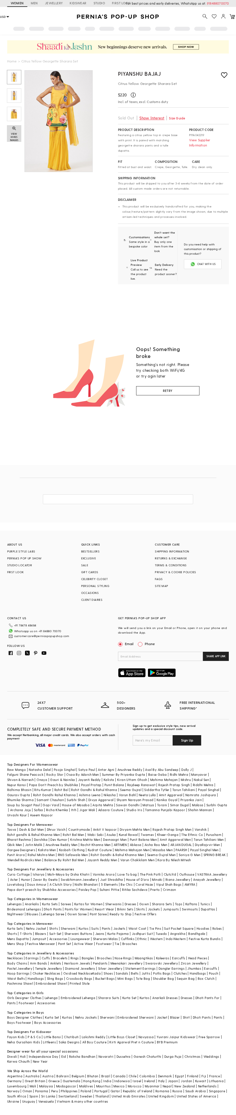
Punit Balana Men (143, 839)
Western (156, 939)
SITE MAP (161, 586)
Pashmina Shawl (20, 983)
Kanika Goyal (167, 800)
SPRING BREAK (214, 855)
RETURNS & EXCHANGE (171, 558)
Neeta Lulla (147, 795)
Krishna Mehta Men (85, 839)
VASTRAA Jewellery (212, 874)
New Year (40, 1061)
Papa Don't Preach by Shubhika (53, 785)
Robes (217, 928)
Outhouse (186, 874)
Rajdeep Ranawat (141, 785)
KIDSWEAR (78, 3)
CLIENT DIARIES (92, 599)
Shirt (186, 1017)
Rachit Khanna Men (96, 845)
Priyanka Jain (191, 800)
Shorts (12, 933)
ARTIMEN (120, 845)
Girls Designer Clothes (24, 998)
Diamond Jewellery (80, 968)
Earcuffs (178, 958)
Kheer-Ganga (167, 834)
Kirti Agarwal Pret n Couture (131, 1042)
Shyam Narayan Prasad (135, 800)
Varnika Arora (104, 874)
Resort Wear (104, 909)
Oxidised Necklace (78, 973)
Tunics (205, 904)
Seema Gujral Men (161, 855)
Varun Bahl (127, 795)
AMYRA (189, 884)
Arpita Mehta (102, 805)
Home (12, 61)
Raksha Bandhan (82, 1056)
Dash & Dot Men (31, 829)
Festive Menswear (41, 944)
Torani (162, 805)
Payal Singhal (208, 790)
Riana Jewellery (177, 879)
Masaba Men (163, 850)
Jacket (162, 1017)
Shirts (53, 928)
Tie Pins (155, 928)
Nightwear (15, 914)
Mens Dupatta (18, 939)
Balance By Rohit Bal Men (64, 860)
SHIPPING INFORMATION (172, 551)
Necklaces (15, 958)
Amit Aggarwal (170, 795)
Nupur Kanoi (16, 785)
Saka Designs (69, 1042)
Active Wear (83, 944)
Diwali (12, 1056)
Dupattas (208, 909)
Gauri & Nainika (62, 780)
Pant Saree (98, 914)
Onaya (42, 780)
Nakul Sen (201, 780)
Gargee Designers (21, 850)
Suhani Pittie (109, 889)
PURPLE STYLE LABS (21, 551)
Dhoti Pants (53, 909)
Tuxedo (161, 933)
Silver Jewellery (110, 968)
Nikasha (110, 795)
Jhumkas (194, 968)
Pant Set (64, 944)
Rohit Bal (61, 790)
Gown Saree (77, 914)
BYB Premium (167, 1042)
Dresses (130, 904)
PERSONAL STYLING (95, 586)
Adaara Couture (110, 810)
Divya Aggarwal (101, 800)
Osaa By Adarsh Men (82, 774)
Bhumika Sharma (20, 800)
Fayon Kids (16, 1037)
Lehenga (51, 998)
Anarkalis (32, 904)
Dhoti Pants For (207, 998)
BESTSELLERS (90, 551)
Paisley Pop (87, 889)
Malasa (197, 805)
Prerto (155, 889)
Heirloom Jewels (77, 963)
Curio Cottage (18, 874)
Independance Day (43, 1056)
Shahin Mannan (200, 810)
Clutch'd (170, 874)
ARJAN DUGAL (181, 845)
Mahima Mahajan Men (132, 850)
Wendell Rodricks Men (24, 860)
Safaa (38, 810)
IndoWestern (176, 939)
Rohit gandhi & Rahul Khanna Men (33, 834)
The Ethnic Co (192, 834)
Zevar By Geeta (45, 879)
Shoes (108, 973)
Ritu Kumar (42, 790)
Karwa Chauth (18, 1061)
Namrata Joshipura (200, 795)
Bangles (88, 958)
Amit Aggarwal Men (175, 839)
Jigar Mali (87, 810)
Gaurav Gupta (18, 795)
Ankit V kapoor (105, 829)
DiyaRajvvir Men (207, 845)
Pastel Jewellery (19, 968)
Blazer (175, 1017)
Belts (134, 973)
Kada (96, 973)
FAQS (159, 579)
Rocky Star (54, 774)
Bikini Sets (125, 909)
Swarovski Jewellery (161, 963)
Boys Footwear (19, 1022)
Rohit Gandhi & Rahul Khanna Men (117, 855)
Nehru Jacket (36, 928)
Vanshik (201, 829)
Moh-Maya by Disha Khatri (68, 874)
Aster (14, 879)
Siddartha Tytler (156, 790)
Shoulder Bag (163, 978)
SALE (84, 565)
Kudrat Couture (100, 850)
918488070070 (218, 3)
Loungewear (80, 939)
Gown (144, 904)
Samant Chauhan (50, 800)
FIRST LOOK (121, 3)
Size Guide (177, 118)
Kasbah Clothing (72, 850)
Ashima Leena (90, 795)
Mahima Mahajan (164, 780)
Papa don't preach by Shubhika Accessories (41, 889)
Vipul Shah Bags (169, 884)
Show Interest (151, 118)
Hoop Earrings (18, 973)
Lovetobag (15, 884)
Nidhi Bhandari (86, 884)
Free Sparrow (209, 1037)
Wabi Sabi (95, 834)
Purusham (213, 834)
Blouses (32, 914)
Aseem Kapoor (41, 815)
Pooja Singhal (64, 769)
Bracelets (60, 958)
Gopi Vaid (51, 805)
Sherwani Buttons (78, 933)
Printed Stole (80, 983)
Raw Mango (16, 769)
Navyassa (146, 1037)
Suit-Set (55, 933)
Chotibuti (71, 1037)
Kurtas (83, 928)
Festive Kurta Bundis (205, 939)
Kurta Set (129, 998)
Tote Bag (143, 978)
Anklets (55, 963)
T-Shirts (26, 933)
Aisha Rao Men (156, 845)
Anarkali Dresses (165, 998)
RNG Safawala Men (73, 855)
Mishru (186, 780)
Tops (178, 904)
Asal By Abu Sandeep (161, 769)
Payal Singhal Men (204, 850)
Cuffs (46, 958)
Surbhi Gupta (216, 805)
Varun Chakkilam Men (137, 860)
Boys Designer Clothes (24, 1017)
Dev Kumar (58, 839)
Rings (75, 958)
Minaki (157, 879)
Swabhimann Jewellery (79, 879)
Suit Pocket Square (178, 928)
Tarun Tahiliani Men (209, 839)
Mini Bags (125, 978)
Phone (150, 644)
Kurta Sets (50, 904)
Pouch (213, 973)
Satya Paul (86, 769)
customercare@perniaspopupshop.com (41, 636)
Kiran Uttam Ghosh (132, 780)
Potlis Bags (161, 973)
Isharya (39, 874)
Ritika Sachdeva (134, 889)
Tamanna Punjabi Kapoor (165, 810)
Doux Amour (36, 884)
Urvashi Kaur (17, 815)
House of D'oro (137, 879)
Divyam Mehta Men (135, 829)
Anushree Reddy (129, 769)
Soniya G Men (190, 855)
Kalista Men (47, 850)
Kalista (109, 780)
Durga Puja (173, 1056)
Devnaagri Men (115, 839)
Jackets (154, 909)
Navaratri (106, 1056)
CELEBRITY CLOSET (94, 579)
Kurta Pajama (118, 933)
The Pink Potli (150, 874)
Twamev (147, 834)
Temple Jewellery (48, 968)
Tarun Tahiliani (183, 790)
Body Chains (17, 963)
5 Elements (109, 884)
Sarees (66, 904)
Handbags (198, 973)
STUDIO (99, 3)
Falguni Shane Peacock (25, 774)
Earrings (32, 958)
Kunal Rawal (128, 834)
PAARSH (181, 850)
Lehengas (14, 904)
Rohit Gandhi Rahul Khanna (54, 795)
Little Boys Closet (121, 1037)
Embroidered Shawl (51, 983)
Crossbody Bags (79, 978)
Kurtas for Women (88, 904)
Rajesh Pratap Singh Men (172, 829)
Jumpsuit (39, 939)
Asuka (111, 834)
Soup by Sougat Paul (23, 805)
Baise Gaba (157, 774)
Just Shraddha (111, 879)
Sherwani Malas (105, 939)
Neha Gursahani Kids (23, 1042)
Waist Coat (137, 928)
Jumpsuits (171, 909)
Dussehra (124, 1056)
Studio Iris (134, 810)
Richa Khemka (57, 810)
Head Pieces (197, 958)
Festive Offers (146, 914)
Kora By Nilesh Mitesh (174, 860)
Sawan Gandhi (128, 805)
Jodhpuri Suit (142, 933)
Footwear (104, 944)
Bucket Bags (105, 978)
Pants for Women (78, 909)
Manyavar (199, 774)
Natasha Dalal (40, 769)
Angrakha (177, 933)
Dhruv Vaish (56, 829)
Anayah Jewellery (207, 879)
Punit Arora (16, 855)
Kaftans (191, 904)
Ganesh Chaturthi (147, 1056)
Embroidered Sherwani (135, 1017)
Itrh (74, 810)
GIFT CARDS (89, 572)
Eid (63, 1056)
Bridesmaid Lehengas (24, 909)
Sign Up (187, 740)
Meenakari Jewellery (127, 963)
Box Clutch (206, 978)
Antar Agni (106, 769)
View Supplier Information (199, 142)
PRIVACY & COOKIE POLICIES (175, 572)
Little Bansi (52, 1037)
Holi (23, 1056)
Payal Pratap (91, 785)
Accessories (58, 939)
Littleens (49, 1042)
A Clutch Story (61, 884)
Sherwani (68, 928)
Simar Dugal (179, 805)
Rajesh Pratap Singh (174, 785)
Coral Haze (144, 884)
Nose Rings (123, 958)
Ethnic (142, 939)
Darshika (40, 839)
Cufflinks (128, 939)
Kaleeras (162, 958)
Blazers (40, 933)
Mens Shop (15, 944)
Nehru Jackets (86, 1017)
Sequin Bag (186, 978)
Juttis (146, 973)
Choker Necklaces (46, 973)
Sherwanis (113, 904)
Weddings (211, 1056)
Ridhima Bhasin (19, 790)
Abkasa (135, 845)
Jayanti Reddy (89, 780)
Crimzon (169, 889)
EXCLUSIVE (88, 558)
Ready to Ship (121, 914)
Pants (106, 928)
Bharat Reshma (19, 839)
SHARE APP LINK (216, 656)
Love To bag (127, 874)
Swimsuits (190, 909)
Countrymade (79, 829)
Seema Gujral (130, 790)
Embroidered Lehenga (78, 998)
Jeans (99, 933)
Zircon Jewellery (193, 963)
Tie (117, 944)
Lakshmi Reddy (93, 1037)
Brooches (129, 944)
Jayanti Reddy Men (102, 860)
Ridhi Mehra (179, 774)
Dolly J (186, 769)
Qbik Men (14, 845)
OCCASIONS (90, 592)
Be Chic (127, 884)
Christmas (192, 1056)
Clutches (180, 973)
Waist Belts (16, 978)
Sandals (122, 973)
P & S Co (34, 1037)
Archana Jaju (20, 810)
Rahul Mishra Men (41, 855)
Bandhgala (196, 933)
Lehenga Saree (52, 914)
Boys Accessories (47, 1022)
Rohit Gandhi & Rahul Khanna (94, 790)
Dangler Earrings (171, 968)
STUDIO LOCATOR (19, 565)
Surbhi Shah (76, 800)
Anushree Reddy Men (61, 845)
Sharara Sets (162, 904)
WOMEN (17, 3)
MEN (34, 3)
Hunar (25, 879)
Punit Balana (114, 785)
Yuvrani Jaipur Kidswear (176, 1037)
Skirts (140, 909)
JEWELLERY (54, 3)
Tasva (11, 829)
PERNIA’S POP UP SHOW (24, 558)
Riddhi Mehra (203, 785)
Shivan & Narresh (20, 780)
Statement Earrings (140, 968)
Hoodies (203, 928)
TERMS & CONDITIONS (170, 565)
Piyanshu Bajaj (139, 73)
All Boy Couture (94, 1042)
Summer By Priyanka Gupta (123, 774)
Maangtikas (144, 958)
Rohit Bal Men (73, 834)
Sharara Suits (108, 998)
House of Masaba (76, 805)
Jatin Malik (33, 845)
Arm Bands (38, 963)
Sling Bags (55, 978)
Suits (95, 928)
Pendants (100, 963)
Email (129, 644)
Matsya (148, 805)
